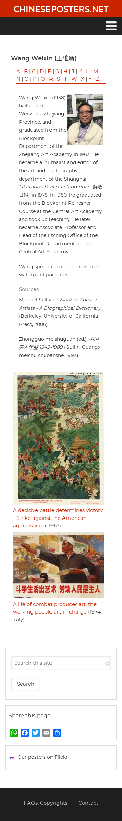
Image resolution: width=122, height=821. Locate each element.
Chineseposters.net (61, 9)
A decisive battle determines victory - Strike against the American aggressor (58, 518)
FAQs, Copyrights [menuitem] (45, 803)
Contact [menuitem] (88, 803)
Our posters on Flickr (43, 757)
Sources (29, 289)
